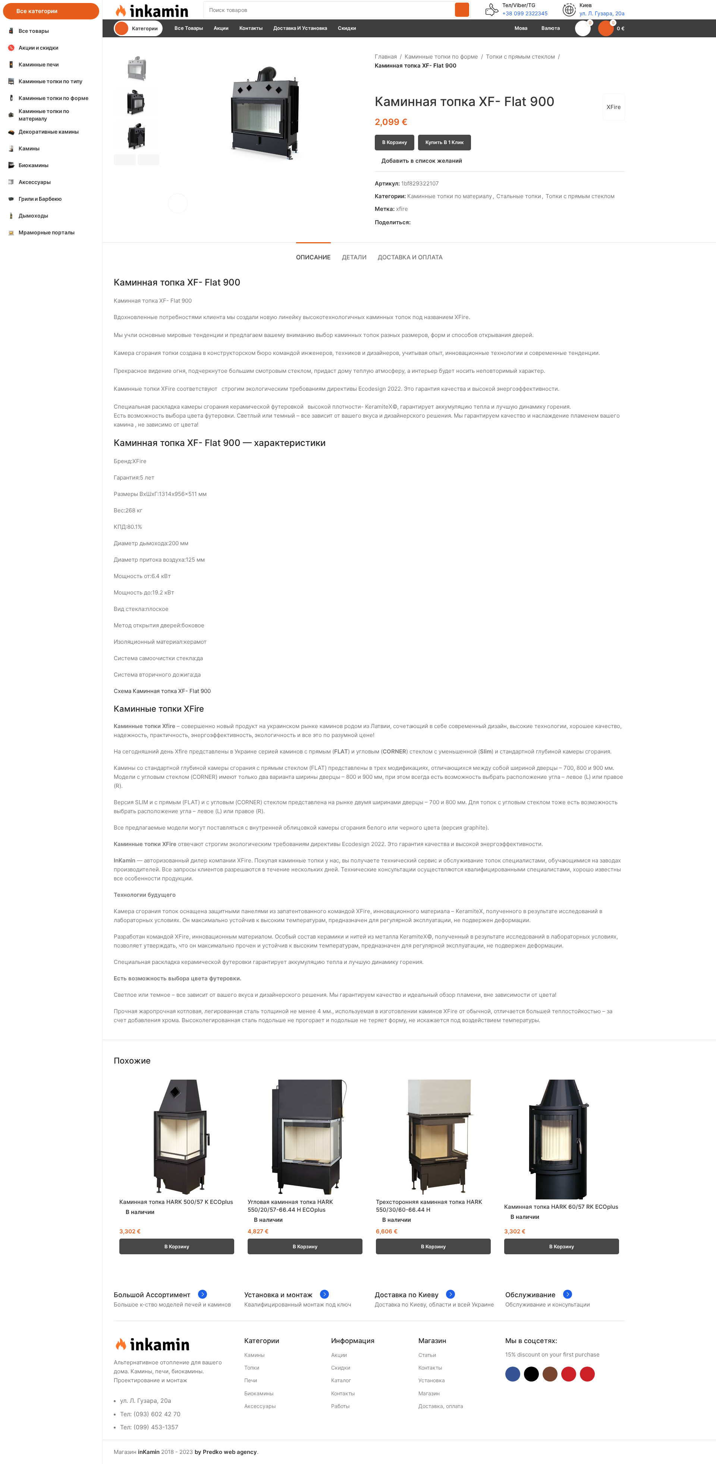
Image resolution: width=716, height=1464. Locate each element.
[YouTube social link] (568, 1374)
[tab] (313, 253)
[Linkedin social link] (440, 222)
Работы (340, 1406)
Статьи (427, 1355)
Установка (431, 1380)
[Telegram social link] (449, 222)
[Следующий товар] (397, 82)
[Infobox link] (517, 9)
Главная (386, 56)
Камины (254, 1355)
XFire (614, 106)
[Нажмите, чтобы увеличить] (178, 203)
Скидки (340, 1367)
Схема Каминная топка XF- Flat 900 (162, 690)
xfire (402, 208)
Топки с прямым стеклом (520, 56)
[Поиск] (462, 10)
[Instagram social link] (550, 1374)
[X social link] (423, 222)
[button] (125, 159)
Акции (339, 1355)
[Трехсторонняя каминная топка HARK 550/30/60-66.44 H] (433, 1137)
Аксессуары (260, 1406)
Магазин (429, 1393)
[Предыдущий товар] (379, 82)
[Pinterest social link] (432, 222)
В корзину (394, 142)
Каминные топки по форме (441, 56)
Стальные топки (518, 196)
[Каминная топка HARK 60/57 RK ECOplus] (561, 1139)
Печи (250, 1380)
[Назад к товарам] (388, 82)
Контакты (343, 1393)
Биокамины (259, 1393)
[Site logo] (151, 9)
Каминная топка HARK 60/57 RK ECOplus (561, 1206)
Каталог (341, 1380)
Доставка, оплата (440, 1406)
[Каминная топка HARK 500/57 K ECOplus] (176, 1137)
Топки (251, 1367)
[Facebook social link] (415, 222)
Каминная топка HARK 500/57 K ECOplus (176, 1201)
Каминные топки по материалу (449, 196)
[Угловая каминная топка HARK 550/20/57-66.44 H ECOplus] (305, 1137)
